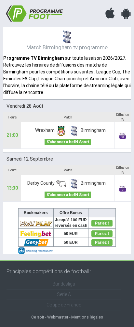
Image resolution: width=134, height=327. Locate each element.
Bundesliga (63, 284)
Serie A (64, 294)
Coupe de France (64, 304)
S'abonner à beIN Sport (68, 142)
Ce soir (37, 317)
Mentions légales (87, 317)
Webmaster (57, 317)
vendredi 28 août (25, 106)
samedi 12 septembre (30, 159)
